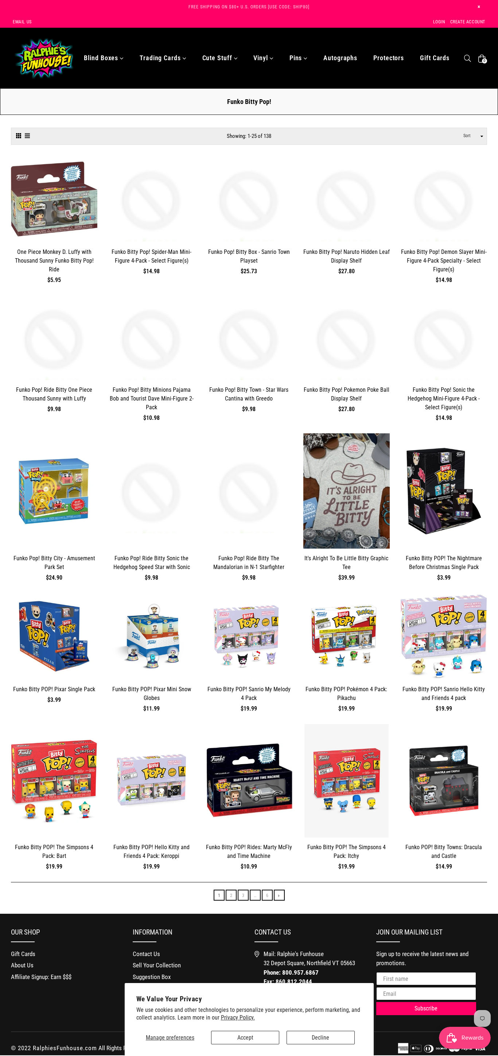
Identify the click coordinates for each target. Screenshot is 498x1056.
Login (439, 21)
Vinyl (261, 58)
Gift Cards (435, 58)
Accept (245, 1037)
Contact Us (146, 954)
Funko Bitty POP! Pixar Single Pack (54, 689)
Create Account (467, 21)
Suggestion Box (152, 976)
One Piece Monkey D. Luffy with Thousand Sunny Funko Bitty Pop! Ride (54, 260)
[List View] (27, 135)
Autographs (340, 58)
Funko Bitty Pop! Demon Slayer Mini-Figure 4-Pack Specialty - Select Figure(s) (444, 260)
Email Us (22, 21)
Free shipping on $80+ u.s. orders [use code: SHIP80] (249, 6)
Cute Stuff (218, 58)
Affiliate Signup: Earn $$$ (41, 976)
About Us (22, 965)
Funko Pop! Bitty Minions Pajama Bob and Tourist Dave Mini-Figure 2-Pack (152, 398)
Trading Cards (161, 58)
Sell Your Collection (157, 965)
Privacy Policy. (238, 1017)
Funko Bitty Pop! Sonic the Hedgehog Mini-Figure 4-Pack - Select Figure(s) (444, 398)
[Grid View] (18, 135)
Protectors (388, 58)
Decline (320, 1037)
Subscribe (426, 1008)
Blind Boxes (102, 58)
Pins (296, 58)
